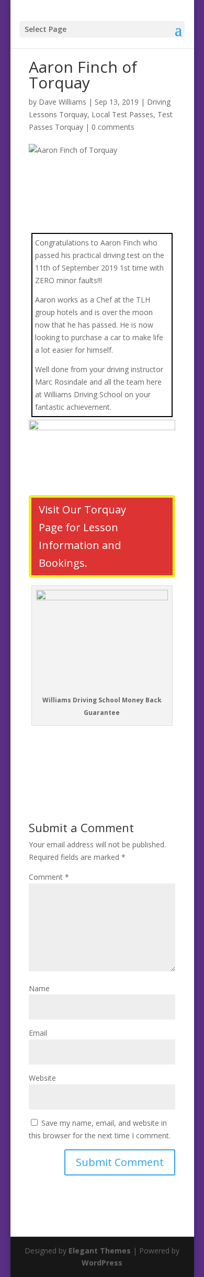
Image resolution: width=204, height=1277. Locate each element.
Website (42, 1078)
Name (39, 988)
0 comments (113, 127)
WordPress (102, 1263)
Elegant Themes (100, 1251)
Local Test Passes (122, 114)
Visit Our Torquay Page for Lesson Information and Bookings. (82, 536)
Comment (49, 877)
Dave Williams (62, 102)
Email (38, 1033)
